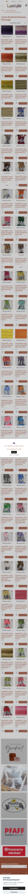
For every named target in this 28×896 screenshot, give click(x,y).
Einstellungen (14, 892)
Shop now (14, 452)
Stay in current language (14, 454)
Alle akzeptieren (14, 888)
